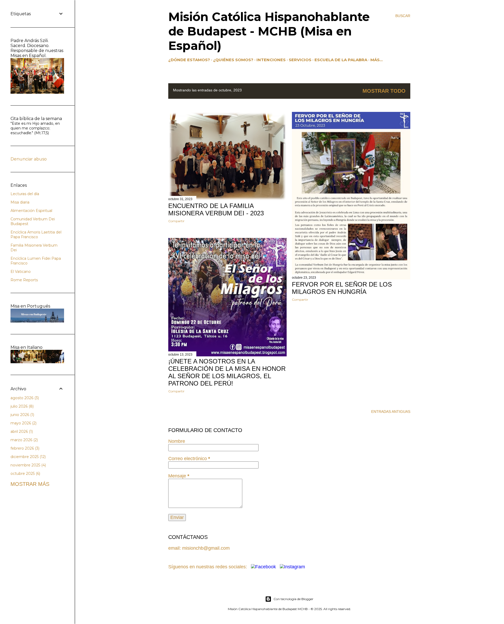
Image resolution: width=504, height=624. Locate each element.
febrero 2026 (24, 448)
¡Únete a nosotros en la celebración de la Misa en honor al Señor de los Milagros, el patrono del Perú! (227, 372)
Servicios (300, 59)
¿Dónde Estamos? (189, 59)
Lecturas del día (24, 193)
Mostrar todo (384, 91)
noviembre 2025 (27, 465)
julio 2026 (21, 406)
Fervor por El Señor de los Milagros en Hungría (342, 288)
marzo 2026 (23, 440)
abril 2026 (21, 431)
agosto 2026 (24, 398)
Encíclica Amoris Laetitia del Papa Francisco (35, 234)
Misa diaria (19, 202)
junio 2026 (21, 414)
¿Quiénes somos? (233, 59)
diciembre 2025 (27, 456)
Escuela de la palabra (340, 59)
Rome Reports (24, 280)
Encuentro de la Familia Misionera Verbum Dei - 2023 (216, 209)
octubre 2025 (24, 473)
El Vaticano (20, 271)
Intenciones (271, 59)
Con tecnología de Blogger (293, 599)
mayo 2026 (22, 423)
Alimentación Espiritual (31, 210)
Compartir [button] (176, 221)
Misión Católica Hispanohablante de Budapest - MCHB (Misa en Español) (269, 31)
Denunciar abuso (28, 159)
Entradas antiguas (390, 411)
